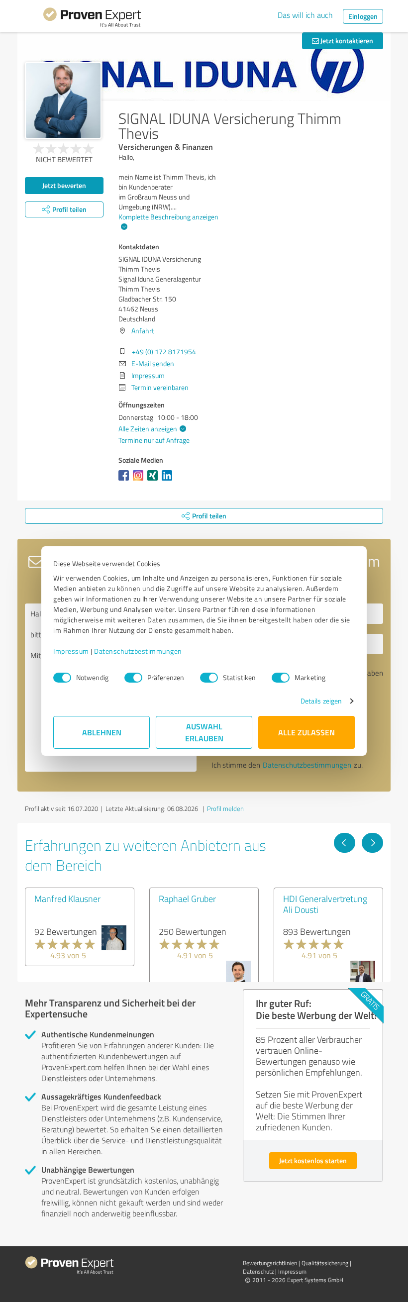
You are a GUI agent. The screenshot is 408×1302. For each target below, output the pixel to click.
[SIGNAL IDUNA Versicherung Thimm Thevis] (63, 100)
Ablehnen (101, 732)
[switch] (133, 678)
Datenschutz (258, 1271)
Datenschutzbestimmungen (138, 651)
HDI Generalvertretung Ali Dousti (325, 904)
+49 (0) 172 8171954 (164, 351)
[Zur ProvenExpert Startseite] (92, 18)
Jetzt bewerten (64, 185)
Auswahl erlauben (204, 732)
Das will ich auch (305, 14)
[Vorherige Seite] (344, 843)
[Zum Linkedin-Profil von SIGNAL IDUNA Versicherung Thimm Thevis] (169, 480)
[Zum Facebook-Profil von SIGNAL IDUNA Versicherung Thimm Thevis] (125, 480)
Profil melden (225, 808)
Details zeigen (321, 700)
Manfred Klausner (67, 898)
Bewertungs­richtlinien (270, 1263)
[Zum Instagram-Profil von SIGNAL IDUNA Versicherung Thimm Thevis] (140, 480)
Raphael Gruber (187, 898)
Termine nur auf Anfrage (154, 440)
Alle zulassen (306, 732)
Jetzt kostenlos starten (313, 1160)
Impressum (71, 651)
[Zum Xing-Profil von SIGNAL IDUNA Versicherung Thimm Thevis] (154, 480)
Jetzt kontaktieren (346, 40)
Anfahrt (142, 330)
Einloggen (363, 16)
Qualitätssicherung (325, 1263)
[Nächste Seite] (372, 843)
